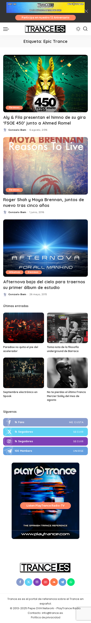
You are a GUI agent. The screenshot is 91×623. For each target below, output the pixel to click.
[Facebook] (45, 422)
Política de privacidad (45, 617)
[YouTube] (45, 582)
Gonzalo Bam (17, 129)
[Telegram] (45, 451)
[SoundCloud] (54, 582)
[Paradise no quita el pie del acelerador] (23, 328)
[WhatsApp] (71, 582)
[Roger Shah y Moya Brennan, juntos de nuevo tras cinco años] (45, 165)
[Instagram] (45, 441)
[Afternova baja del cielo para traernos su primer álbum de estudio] (45, 248)
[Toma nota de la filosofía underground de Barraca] (67, 328)
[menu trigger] (7, 28)
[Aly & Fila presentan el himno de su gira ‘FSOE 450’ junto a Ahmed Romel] (45, 83)
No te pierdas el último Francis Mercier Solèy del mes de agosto (66, 395)
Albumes (14, 272)
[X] (28, 582)
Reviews (14, 107)
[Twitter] (45, 432)
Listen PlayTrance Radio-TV (45, 505)
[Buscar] (85, 28)
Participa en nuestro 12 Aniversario (45, 17)
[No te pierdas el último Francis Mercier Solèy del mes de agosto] (67, 373)
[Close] (86, 11)
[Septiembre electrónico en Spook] (23, 373)
